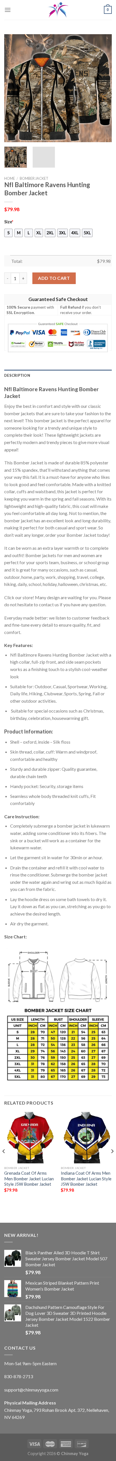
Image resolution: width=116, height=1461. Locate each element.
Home (9, 178)
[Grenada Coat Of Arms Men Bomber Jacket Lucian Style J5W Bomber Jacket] (29, 1137)
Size (8, 221)
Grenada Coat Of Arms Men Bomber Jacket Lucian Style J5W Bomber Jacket (29, 1178)
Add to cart (54, 278)
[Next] (102, 88)
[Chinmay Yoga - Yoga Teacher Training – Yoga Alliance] (58, 10)
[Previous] (13, 88)
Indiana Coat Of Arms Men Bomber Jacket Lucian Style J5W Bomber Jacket (86, 1178)
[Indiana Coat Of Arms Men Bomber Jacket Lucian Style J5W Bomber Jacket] (86, 1137)
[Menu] (7, 10)
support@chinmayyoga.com (31, 1389)
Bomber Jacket (34, 178)
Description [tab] (17, 375)
